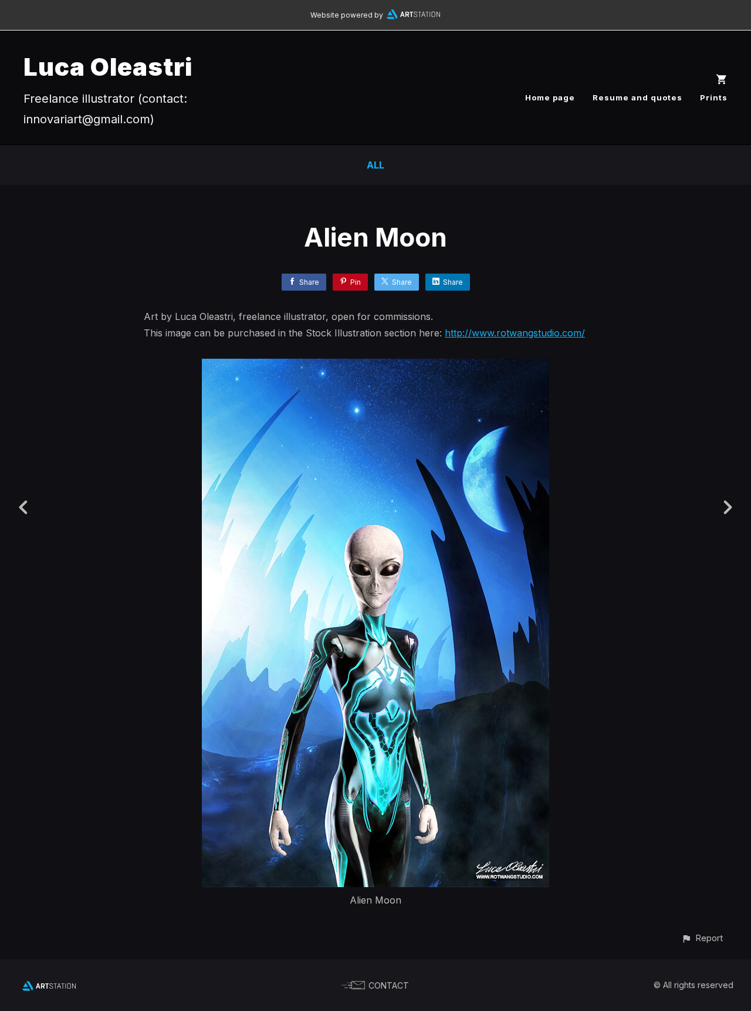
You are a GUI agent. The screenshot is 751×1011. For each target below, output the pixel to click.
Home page (550, 97)
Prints (714, 97)
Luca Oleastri (107, 67)
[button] (702, 938)
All (375, 165)
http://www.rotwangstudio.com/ (515, 333)
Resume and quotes (637, 97)
